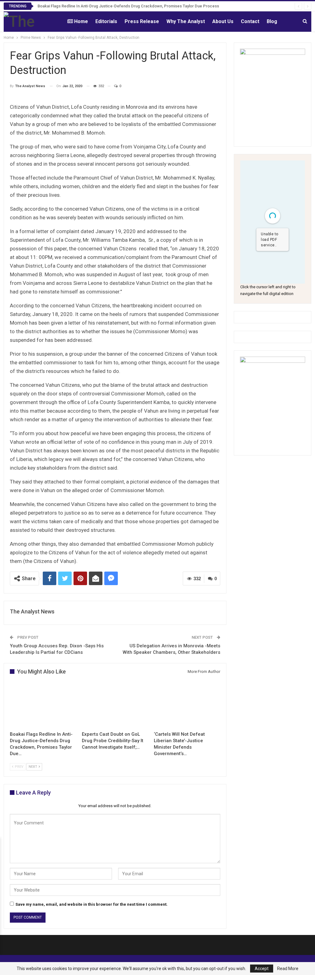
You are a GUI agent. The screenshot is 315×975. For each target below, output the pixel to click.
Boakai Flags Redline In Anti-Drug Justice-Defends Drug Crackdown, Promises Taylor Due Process (128, 6)
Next (33, 767)
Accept (262, 968)
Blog (272, 21)
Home (81, 21)
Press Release (142, 21)
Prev (18, 767)
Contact (250, 21)
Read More (287, 968)
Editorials (106, 21)
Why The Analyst (185, 21)
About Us (222, 21)
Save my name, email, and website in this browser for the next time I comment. (91, 904)
